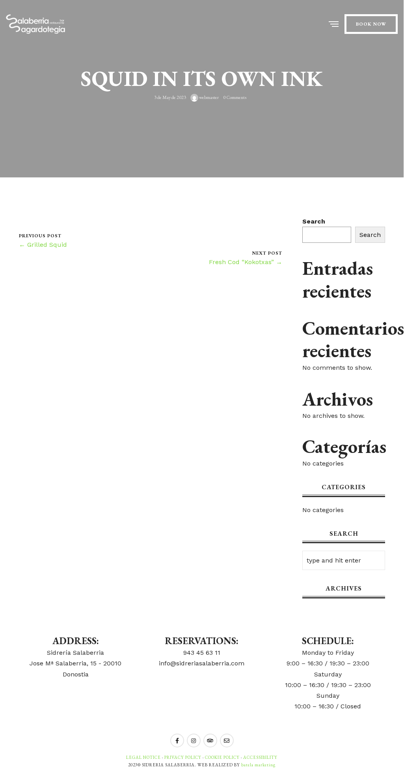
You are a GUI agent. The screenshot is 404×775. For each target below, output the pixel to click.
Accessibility (260, 757)
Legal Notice (143, 757)
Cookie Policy (222, 757)
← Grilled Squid (43, 244)
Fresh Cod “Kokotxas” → (245, 262)
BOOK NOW (371, 24)
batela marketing (258, 765)
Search (313, 221)
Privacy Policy (182, 757)
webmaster (208, 97)
